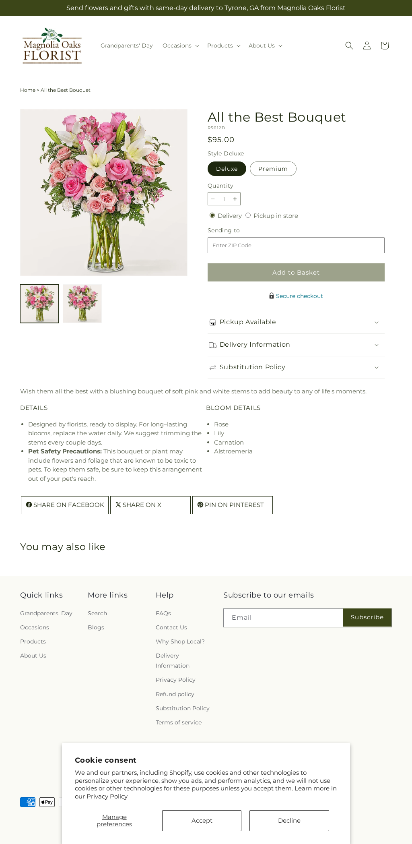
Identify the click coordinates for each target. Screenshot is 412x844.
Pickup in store (275, 215)
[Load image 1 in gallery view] (39, 303)
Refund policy (175, 694)
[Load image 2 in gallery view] (82, 303)
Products (33, 641)
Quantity (220, 185)
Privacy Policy (107, 796)
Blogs (96, 627)
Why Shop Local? (180, 641)
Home (27, 90)
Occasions (34, 627)
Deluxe (227, 168)
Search (97, 613)
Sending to (236, 230)
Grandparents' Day (46, 613)
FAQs (163, 613)
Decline (289, 820)
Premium (273, 168)
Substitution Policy (183, 708)
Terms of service (179, 722)
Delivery (230, 215)
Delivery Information (173, 660)
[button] (180, 45)
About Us (33, 655)
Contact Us (171, 627)
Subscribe (367, 617)
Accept (202, 820)
